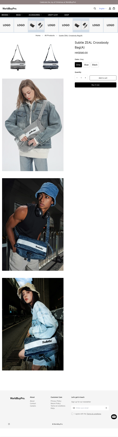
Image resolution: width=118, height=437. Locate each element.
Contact (33, 403)
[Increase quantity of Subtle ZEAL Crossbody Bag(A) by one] (85, 77)
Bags (18, 15)
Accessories (34, 15)
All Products (50, 35)
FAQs (53, 408)
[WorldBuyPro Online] (10, 8)
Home (38, 35)
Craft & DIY (53, 15)
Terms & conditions (94, 414)
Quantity (78, 72)
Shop (66, 15)
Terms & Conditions (58, 406)
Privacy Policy (56, 401)
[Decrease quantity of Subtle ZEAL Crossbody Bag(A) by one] (77, 77)
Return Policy (56, 403)
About (32, 401)
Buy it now (95, 85)
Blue (86, 65)
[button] (114, 8)
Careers (33, 406)
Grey (78, 65)
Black (94, 65)
